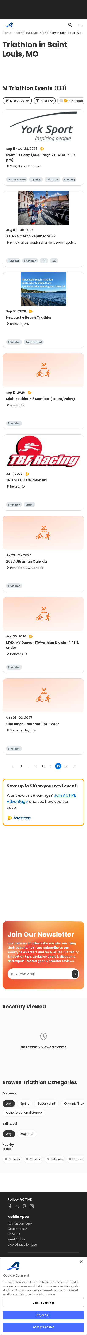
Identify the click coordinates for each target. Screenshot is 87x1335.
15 (51, 766)
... (29, 766)
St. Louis (14, 1159)
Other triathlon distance (24, 1112)
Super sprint (46, 1103)
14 (43, 766)
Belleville (57, 1159)
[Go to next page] (74, 766)
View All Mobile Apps (22, 1245)
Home (7, 33)
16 (58, 766)
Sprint (24, 1103)
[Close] (81, 1261)
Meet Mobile (17, 1239)
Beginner (26, 1134)
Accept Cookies (43, 1327)
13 (36, 766)
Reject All (43, 1315)
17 (65, 766)
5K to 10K (14, 1234)
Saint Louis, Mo (27, 33)
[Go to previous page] (13, 766)
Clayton (35, 1159)
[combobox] (17, 100)
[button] (45, 100)
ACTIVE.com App (20, 1223)
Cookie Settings (43, 1303)
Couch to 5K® (17, 1229)
